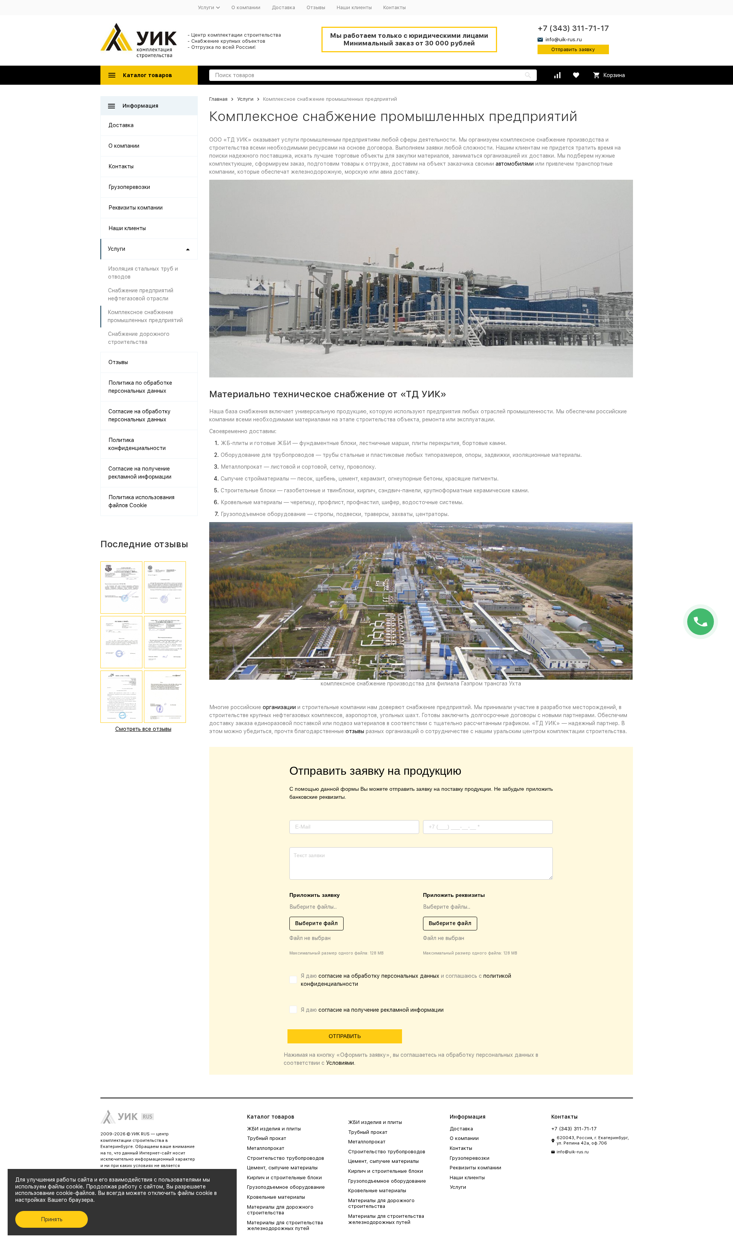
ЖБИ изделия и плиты (274, 1129)
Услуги (245, 99)
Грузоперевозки (129, 187)
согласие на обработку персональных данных (378, 976)
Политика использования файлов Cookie (141, 501)
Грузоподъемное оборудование (286, 1187)
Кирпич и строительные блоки (284, 1177)
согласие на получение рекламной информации (381, 1010)
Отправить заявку (573, 49)
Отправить (345, 1036)
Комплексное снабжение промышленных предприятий (145, 316)
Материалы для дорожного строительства (280, 1210)
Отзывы (316, 7)
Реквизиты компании (135, 208)
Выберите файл (316, 923)
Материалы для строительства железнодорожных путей (285, 1226)
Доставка (283, 7)
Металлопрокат (265, 1148)
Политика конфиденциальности (137, 444)
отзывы (355, 731)
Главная (218, 99)
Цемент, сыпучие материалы (282, 1167)
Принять (52, 1219)
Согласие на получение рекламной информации (139, 473)
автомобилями (515, 164)
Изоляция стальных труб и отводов (143, 273)
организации (279, 707)
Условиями (340, 1063)
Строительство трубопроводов (285, 1158)
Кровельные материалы (276, 1197)
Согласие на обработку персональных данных (139, 415)
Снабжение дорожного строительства (139, 338)
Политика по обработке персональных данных (140, 387)
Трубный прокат (266, 1138)
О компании (245, 7)
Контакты (394, 7)
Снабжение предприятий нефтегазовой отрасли (140, 294)
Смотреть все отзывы (143, 729)
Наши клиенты (354, 7)
